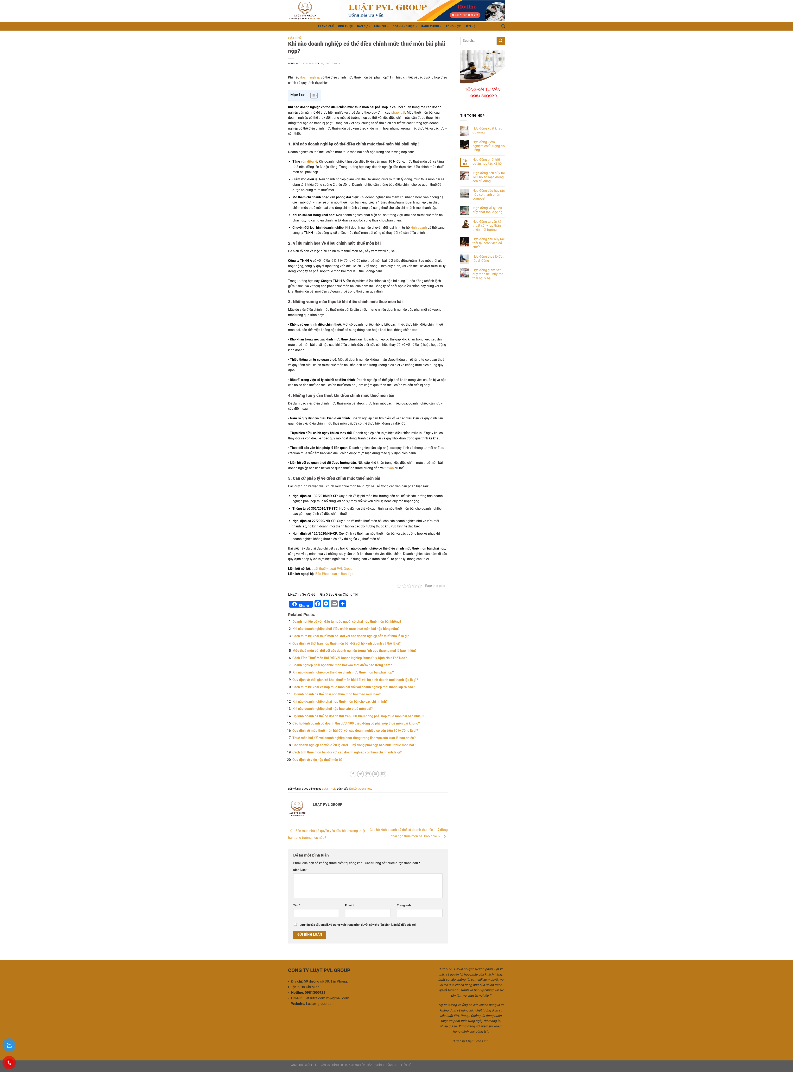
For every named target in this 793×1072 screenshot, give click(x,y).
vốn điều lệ (308, 161)
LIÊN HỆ (469, 26)
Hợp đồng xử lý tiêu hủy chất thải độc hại (488, 210)
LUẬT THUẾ (294, 38)
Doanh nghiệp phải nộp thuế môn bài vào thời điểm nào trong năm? (342, 665)
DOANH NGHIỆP (403, 26)
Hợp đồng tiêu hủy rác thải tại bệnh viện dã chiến (488, 243)
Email (349, 905)
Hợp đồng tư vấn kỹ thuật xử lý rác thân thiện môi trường (486, 225)
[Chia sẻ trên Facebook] (353, 774)
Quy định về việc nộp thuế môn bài (317, 760)
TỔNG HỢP (453, 26)
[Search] (503, 26)
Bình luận (300, 870)
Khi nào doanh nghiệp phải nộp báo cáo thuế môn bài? (332, 709)
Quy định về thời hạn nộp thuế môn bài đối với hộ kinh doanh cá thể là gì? (346, 643)
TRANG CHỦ (326, 26)
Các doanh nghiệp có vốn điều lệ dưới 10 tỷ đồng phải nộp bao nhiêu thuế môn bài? (353, 745)
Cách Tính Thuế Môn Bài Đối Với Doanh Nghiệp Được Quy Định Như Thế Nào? (349, 658)
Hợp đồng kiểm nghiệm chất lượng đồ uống (488, 146)
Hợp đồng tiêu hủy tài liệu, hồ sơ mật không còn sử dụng (488, 177)
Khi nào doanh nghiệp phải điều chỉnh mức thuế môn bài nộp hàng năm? (346, 629)
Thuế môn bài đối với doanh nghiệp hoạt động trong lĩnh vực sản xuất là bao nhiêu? (354, 738)
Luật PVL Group (330, 63)
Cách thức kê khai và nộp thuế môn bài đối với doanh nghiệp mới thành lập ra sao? (353, 687)
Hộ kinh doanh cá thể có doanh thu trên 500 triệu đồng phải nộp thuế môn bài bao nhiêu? (358, 716)
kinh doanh (418, 228)
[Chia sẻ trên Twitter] (360, 774)
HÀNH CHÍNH (430, 26)
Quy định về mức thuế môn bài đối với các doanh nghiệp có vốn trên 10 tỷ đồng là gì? (355, 731)
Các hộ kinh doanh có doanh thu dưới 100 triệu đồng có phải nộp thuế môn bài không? (356, 723)
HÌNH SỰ (380, 26)
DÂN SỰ (362, 26)
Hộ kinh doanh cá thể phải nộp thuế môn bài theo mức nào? (336, 694)
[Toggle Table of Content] (312, 95)
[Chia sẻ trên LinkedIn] (383, 774)
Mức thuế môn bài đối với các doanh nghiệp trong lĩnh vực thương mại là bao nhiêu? (354, 651)
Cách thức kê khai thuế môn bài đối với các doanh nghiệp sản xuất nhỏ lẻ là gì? (350, 636)
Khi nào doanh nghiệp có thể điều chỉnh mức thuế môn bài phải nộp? (343, 672)
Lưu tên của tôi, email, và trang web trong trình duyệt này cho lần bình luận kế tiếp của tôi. (358, 925)
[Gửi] (501, 41)
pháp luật (398, 112)
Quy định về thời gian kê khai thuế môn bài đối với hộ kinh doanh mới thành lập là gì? (355, 680)
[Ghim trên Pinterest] (375, 774)
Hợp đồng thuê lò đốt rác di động (487, 258)
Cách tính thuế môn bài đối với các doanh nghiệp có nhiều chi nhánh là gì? (347, 752)
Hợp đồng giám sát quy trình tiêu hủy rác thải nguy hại (487, 274)
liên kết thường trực (360, 788)
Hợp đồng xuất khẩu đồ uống (487, 130)
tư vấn (389, 468)
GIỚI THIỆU (345, 26)
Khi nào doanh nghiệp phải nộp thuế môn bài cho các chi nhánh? (340, 701)
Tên (296, 905)
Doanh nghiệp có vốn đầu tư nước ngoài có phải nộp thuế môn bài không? (346, 621)
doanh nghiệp (310, 77)
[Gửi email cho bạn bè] (368, 774)
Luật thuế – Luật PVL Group (332, 569)
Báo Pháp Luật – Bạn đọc (334, 574)
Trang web (404, 905)
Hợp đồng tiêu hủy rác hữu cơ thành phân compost (488, 194)
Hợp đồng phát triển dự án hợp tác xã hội (487, 161)
